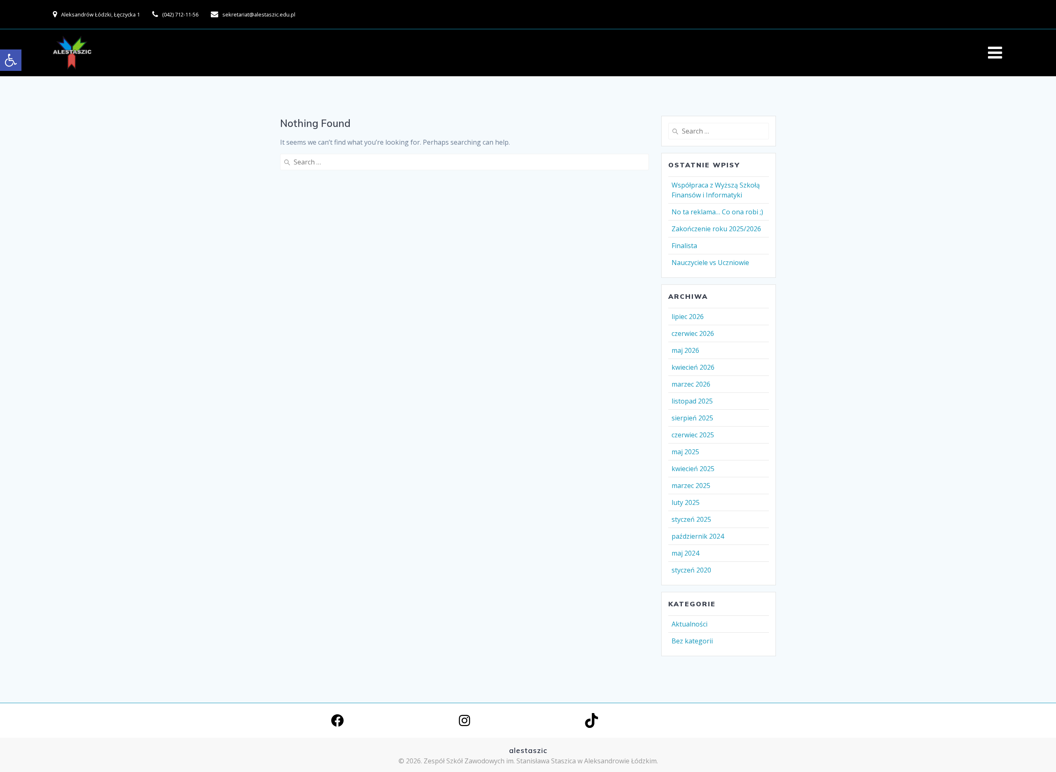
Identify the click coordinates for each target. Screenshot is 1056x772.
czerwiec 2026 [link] (693, 333)
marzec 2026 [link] (691, 384)
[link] (10, 60)
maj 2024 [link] (685, 553)
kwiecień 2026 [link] (693, 367)
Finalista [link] (684, 245)
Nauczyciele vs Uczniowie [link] (710, 262)
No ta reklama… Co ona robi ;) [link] (717, 211)
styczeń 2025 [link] (691, 519)
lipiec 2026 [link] (688, 316)
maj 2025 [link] (685, 451)
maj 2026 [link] (685, 350)
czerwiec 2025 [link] (693, 434)
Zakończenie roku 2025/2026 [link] (716, 228)
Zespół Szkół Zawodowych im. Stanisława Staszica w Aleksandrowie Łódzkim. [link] (541, 760)
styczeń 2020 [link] (691, 570)
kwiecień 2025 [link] (693, 468)
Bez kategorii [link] (692, 640)
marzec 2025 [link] (691, 485)
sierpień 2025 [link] (692, 417)
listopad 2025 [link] (692, 401)
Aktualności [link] (689, 624)
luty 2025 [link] (686, 502)
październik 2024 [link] (698, 536)
